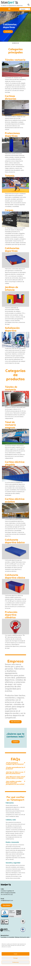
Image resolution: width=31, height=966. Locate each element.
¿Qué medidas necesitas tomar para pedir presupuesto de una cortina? (15, 782)
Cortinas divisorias (10, 97)
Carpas (9, 210)
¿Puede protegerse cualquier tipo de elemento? (15, 763)
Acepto (15, 954)
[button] (28, 4)
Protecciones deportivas (12, 134)
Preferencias (15, 962)
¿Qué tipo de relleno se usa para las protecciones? (14, 772)
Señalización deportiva (12, 329)
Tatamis (9, 175)
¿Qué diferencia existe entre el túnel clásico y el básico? (15, 777)
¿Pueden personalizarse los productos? (15, 768)
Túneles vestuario (15, 59)
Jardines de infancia (11, 288)
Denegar (15, 958)
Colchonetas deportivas (12, 249)
